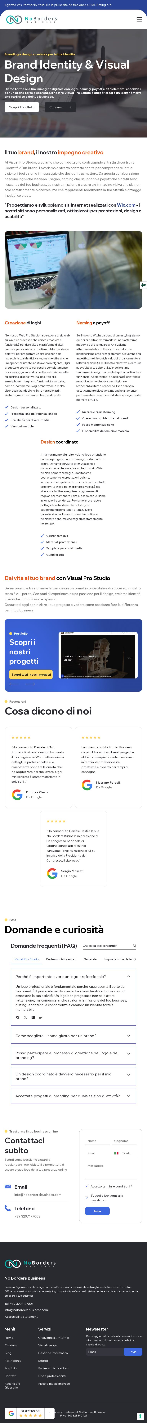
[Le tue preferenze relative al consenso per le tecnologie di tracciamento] (140, 1416)
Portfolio (11, 1368)
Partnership (13, 1360)
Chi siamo (11, 1345)
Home (9, 1338)
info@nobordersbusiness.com (37, 1195)
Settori (43, 1360)
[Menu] (140, 19)
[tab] (26, 959)
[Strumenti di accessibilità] (143, 285)
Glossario (11, 1387)
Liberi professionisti (52, 1376)
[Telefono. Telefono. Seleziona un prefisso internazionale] (118, 1153)
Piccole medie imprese (54, 1383)
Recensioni (12, 1383)
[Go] (50, 1413)
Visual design (47, 1345)
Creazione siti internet (53, 1338)
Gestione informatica (53, 1353)
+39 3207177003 (27, 1216)
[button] (18, 1017)
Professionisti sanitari (53, 1368)
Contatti (10, 1376)
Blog (8, 1353)
